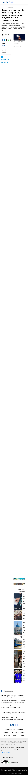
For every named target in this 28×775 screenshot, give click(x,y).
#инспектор (4, 49)
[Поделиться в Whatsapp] (8, 40)
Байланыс (6, 732)
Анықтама (7, 735)
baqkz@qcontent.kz (6, 752)
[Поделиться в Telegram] (4, 40)
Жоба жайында (10, 729)
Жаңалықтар (10, 7)
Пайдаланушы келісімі (7, 757)
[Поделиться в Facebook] (2, 40)
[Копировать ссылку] (10, 40)
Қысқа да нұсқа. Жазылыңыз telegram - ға (5, 61)
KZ (21, 2)
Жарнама (20, 729)
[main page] (12, 2)
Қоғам (15, 735)
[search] (25, 2)
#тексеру (3, 50)
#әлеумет (3, 52)
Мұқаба (3, 7)
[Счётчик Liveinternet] (4, 762)
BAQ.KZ (3, 45)
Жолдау (21, 735)
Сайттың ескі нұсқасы (18, 732)
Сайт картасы (4, 760)
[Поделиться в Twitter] (6, 40)
